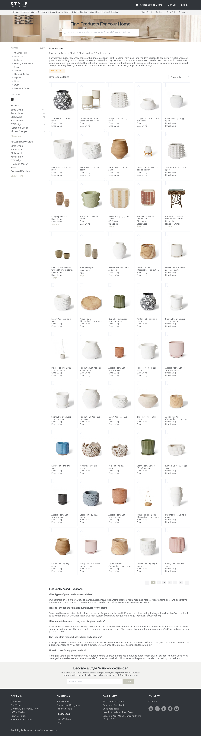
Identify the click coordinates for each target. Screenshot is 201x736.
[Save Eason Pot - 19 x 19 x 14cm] (110, 383)
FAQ (59, 723)
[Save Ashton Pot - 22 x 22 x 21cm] (138, 285)
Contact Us (154, 701)
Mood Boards (147, 12)
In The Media (18, 712)
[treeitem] (28, 53)
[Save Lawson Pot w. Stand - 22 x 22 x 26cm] (138, 134)
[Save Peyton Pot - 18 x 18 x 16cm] (53, 134)
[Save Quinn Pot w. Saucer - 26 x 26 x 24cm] (138, 432)
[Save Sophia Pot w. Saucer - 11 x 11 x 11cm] (166, 285)
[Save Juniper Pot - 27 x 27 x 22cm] (110, 85)
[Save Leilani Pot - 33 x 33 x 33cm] (110, 134)
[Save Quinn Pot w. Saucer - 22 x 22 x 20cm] (110, 285)
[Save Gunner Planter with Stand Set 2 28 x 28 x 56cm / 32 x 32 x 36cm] (81, 85)
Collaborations (111, 708)
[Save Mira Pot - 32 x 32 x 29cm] (110, 432)
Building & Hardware (39, 12)
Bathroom (15, 12)
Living (91, 12)
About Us (16, 701)
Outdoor (59, 12)
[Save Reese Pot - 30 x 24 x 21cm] (138, 334)
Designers (183, 12)
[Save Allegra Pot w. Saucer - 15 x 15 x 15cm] (81, 530)
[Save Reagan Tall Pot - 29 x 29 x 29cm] (81, 383)
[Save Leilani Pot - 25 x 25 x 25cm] (53, 530)
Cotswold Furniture (21, 171)
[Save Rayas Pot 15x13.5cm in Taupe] (110, 183)
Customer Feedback (114, 705)
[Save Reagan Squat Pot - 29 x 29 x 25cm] (81, 334)
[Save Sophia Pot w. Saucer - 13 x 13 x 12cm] (53, 383)
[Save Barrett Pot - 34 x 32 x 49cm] (166, 481)
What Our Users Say (114, 701)
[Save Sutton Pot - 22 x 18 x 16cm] (81, 183)
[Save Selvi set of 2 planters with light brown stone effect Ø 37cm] (53, 234)
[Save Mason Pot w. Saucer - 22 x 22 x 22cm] (166, 234)
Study (97, 12)
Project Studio (64, 708)
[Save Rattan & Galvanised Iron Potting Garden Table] (166, 183)
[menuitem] (184, 4)
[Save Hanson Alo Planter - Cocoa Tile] (138, 183)
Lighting (84, 12)
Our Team (16, 705)
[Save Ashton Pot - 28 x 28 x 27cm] (53, 85)
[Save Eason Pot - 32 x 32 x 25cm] (81, 134)
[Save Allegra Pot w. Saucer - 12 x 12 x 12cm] (110, 334)
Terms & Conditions (21, 719)
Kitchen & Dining (71, 12)
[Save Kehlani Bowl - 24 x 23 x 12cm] (166, 432)
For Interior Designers (68, 705)
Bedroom (25, 12)
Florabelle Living (28, 128)
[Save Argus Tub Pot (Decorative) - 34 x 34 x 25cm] (110, 530)
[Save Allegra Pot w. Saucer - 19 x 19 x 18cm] (166, 334)
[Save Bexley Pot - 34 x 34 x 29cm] (166, 85)
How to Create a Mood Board (118, 712)
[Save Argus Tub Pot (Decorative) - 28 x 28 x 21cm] (138, 234)
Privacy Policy (18, 716)
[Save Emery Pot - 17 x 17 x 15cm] (53, 432)
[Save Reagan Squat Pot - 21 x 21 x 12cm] (138, 85)
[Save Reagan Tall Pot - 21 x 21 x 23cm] (110, 234)
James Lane (28, 113)
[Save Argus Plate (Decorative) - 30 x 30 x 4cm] (81, 285)
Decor (52, 12)
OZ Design (28, 124)
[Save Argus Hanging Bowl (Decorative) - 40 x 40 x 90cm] (138, 481)
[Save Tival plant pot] (81, 234)
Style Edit (171, 12)
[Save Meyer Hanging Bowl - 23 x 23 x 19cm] (53, 334)
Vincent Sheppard (28, 131)
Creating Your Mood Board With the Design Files (122, 717)
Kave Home (28, 120)
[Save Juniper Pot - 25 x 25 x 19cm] (166, 134)
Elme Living (28, 110)
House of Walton (19, 164)
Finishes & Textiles (109, 12)
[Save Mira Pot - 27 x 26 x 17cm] (81, 432)
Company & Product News (25, 708)
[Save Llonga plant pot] (53, 183)
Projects (159, 12)
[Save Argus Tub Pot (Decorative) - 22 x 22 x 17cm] (166, 383)
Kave (13, 168)
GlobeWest (28, 117)
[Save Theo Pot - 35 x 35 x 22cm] (138, 383)
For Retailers (64, 701)
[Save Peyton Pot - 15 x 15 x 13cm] (138, 530)
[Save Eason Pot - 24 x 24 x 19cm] (53, 285)
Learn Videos (64, 719)
